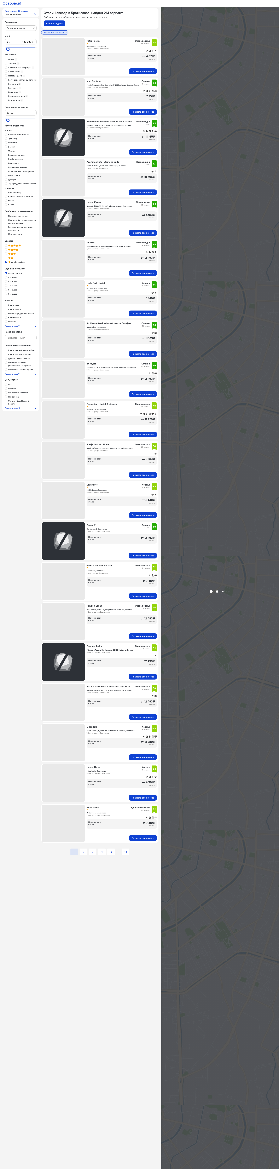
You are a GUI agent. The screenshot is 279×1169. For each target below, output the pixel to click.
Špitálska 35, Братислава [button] (96, 46)
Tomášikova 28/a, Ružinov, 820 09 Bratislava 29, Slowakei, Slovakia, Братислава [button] (110, 690)
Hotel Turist (93, 807)
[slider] (8, 49)
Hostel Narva (93, 767)
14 (125, 852)
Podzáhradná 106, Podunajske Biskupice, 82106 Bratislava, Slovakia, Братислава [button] (110, 246)
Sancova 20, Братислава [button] (96, 409)
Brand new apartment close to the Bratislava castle (110, 121)
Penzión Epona (94, 605)
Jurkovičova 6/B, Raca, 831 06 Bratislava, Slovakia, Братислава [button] (111, 731)
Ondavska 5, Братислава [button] (96, 813)
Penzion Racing (95, 646)
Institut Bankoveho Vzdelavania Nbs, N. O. (108, 686)
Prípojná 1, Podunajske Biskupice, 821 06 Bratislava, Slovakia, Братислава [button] (110, 650)
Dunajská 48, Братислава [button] (96, 327)
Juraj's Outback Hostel (98, 444)
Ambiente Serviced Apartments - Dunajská (109, 323)
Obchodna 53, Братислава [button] (97, 288)
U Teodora (92, 726)
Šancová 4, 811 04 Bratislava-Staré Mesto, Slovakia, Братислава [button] (111, 367)
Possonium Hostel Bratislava (102, 403)
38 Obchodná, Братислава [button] (97, 490)
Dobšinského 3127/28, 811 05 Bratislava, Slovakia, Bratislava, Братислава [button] (110, 448)
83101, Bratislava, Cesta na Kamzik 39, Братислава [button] (106, 166)
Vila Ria (90, 242)
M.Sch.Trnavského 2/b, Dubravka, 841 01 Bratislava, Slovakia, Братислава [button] (113, 85)
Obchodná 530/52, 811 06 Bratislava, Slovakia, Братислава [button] (109, 206)
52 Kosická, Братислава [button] (96, 571)
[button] (20, 12)
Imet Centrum (94, 81)
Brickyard (91, 363)
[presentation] (21, 28)
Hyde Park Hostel (96, 282)
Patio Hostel (93, 40)
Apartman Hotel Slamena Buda (103, 161)
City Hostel (92, 484)
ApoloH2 (91, 525)
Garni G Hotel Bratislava (99, 565)
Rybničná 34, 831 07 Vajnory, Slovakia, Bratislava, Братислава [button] (110, 609)
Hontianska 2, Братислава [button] (97, 529)
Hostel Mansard (95, 202)
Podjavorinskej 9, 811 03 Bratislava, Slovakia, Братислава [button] (109, 125)
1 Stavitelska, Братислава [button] (96, 771)
